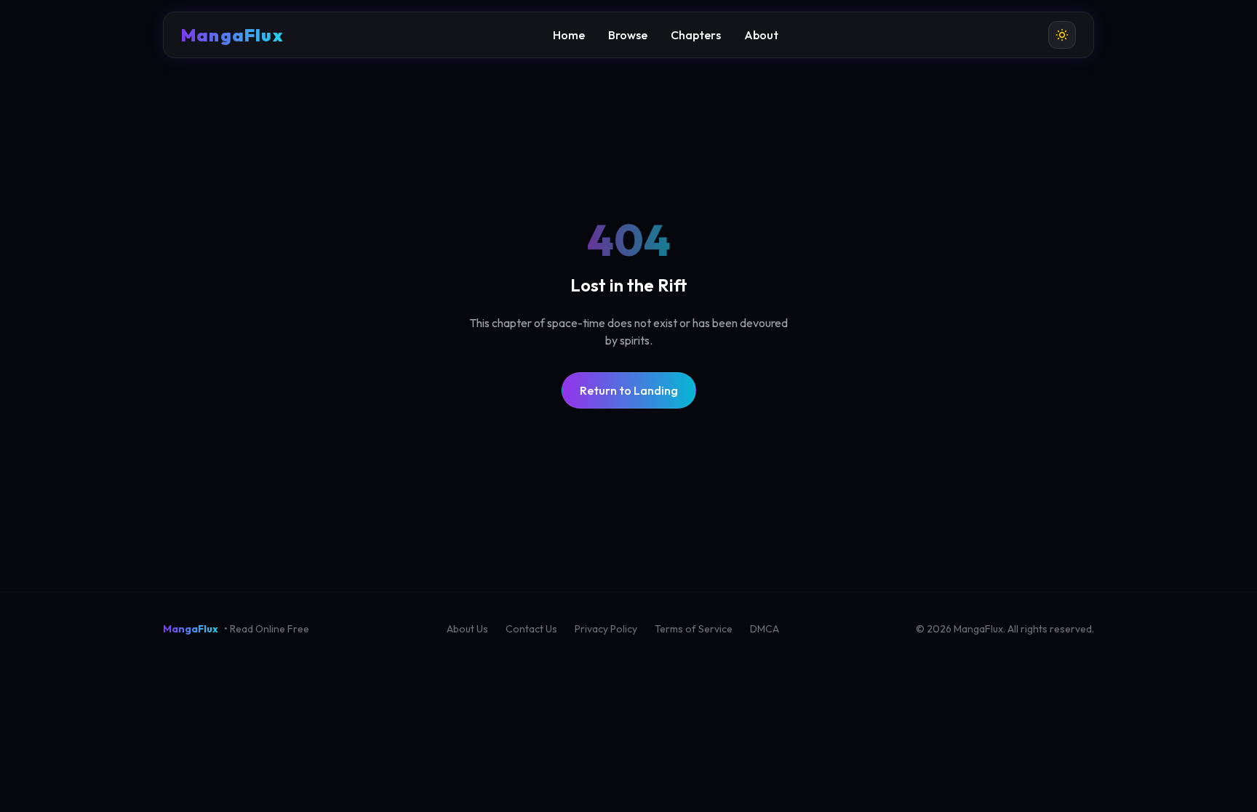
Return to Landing (629, 390)
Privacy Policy (606, 628)
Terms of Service (694, 628)
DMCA (764, 628)
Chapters (696, 35)
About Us (467, 628)
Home (569, 35)
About (761, 35)
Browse (627, 35)
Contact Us (531, 628)
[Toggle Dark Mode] (1062, 35)
